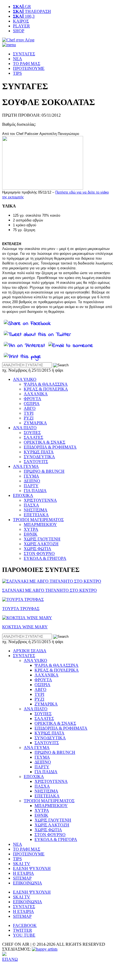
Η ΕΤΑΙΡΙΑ (23, 873)
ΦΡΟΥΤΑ (32, 398)
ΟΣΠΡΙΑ (32, 403)
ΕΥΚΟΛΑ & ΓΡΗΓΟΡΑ (45, 558)
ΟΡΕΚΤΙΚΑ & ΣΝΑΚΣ (44, 442)
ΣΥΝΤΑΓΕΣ (24, 54)
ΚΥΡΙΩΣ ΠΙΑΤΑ (39, 452)
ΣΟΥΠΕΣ (32, 432)
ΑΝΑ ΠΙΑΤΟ (25, 427)
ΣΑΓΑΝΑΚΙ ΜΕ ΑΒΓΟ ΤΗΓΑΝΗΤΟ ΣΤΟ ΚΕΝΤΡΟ (49, 590)
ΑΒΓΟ (30, 408)
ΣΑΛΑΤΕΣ (33, 437)
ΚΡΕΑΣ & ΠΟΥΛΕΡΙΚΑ (46, 389)
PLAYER (21, 26)
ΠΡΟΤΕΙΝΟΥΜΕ (29, 68)
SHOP (18, 30)
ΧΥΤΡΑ (31, 529)
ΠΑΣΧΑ (31, 505)
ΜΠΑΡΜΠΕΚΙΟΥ (40, 524)
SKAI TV (21, 863)
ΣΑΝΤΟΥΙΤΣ (36, 461)
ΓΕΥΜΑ (31, 476)
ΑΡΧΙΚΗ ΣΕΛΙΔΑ (29, 650)
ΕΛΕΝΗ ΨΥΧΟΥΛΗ (32, 868)
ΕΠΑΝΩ (10, 959)
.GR (22, 6)
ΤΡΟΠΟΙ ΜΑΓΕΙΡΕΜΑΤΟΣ (38, 519)
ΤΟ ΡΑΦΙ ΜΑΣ (26, 63)
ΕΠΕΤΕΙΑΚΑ (36, 515)
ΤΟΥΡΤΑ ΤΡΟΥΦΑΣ (20, 608)
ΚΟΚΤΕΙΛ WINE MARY (25, 627)
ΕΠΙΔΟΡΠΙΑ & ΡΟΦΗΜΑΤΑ (50, 447)
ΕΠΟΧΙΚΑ (23, 495)
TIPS (17, 73)
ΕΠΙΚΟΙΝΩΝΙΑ (27, 883)
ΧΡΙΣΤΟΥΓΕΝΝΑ (40, 500)
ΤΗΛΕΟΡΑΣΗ (32, 11)
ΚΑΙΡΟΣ (21, 21)
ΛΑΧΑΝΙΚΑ (36, 394)
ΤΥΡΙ (28, 413)
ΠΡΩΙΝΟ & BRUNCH (44, 471)
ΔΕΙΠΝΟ (32, 481)
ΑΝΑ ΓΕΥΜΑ (26, 466)
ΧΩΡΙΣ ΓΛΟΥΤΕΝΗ (42, 539)
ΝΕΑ (17, 58)
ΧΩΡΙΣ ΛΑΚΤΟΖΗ (41, 544)
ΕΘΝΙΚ (30, 534)
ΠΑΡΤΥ (31, 485)
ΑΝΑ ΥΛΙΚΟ (24, 379)
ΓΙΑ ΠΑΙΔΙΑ (35, 490)
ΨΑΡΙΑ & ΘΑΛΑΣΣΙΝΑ (46, 384)
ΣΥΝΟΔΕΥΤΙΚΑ (39, 456)
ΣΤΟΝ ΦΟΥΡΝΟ (39, 553)
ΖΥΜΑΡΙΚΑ (35, 423)
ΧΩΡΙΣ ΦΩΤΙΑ (37, 548)
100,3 (24, 16)
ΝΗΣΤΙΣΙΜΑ (35, 510)
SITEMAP (22, 878)
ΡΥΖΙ (28, 418)
